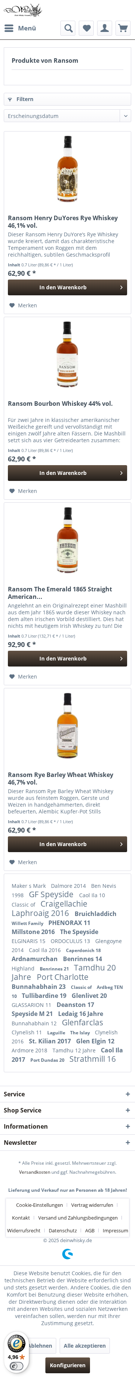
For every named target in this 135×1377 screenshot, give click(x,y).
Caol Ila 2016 (45, 950)
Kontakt (21, 1217)
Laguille (56, 1032)
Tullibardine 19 (45, 996)
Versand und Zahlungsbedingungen (78, 1217)
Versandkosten (34, 1172)
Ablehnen (39, 1345)
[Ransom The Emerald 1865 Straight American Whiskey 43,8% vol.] (67, 540)
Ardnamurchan (35, 959)
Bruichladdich (96, 914)
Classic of (24, 904)
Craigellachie (63, 903)
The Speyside (79, 932)
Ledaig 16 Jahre (80, 1014)
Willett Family (28, 923)
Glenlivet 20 (89, 996)
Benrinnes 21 (55, 969)
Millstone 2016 (34, 932)
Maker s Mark (29, 885)
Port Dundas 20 (48, 1060)
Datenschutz (63, 1230)
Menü (27, 28)
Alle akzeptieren (85, 1345)
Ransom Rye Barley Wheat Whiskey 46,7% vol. (60, 778)
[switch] (16, 1366)
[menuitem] (20, 28)
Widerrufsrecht (23, 1230)
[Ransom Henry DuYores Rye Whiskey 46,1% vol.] (67, 169)
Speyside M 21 (33, 1014)
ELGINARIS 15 (29, 941)
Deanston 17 (75, 1005)
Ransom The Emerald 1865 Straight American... (60, 592)
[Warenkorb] (123, 28)
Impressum (115, 1230)
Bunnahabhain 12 (35, 1023)
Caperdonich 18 (83, 950)
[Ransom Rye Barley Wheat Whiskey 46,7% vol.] (67, 726)
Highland (24, 968)
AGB (89, 1230)
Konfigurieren (68, 1365)
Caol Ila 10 (92, 895)
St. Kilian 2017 (50, 1041)
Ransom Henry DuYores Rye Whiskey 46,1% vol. (63, 221)
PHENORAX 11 (69, 923)
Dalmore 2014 (69, 885)
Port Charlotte (62, 977)
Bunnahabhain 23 (39, 986)
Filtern (24, 99)
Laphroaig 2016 (41, 913)
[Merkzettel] (86, 28)
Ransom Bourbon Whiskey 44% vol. (60, 404)
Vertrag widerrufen (92, 1205)
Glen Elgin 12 (95, 1041)
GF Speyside (52, 894)
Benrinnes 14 (82, 959)
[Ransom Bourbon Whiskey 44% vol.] (67, 354)
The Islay (80, 1032)
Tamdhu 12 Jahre (74, 1050)
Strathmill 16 (92, 1059)
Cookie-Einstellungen (39, 1205)
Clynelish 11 (28, 1032)
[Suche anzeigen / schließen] (67, 28)
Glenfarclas (82, 1022)
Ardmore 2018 (30, 1050)
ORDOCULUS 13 (71, 941)
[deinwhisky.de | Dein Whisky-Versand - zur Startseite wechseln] (23, 10)
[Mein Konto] (104, 28)
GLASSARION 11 (32, 1004)
